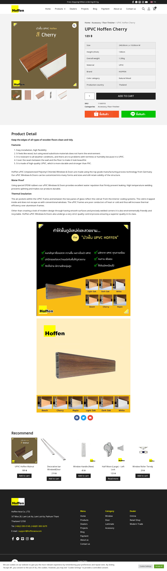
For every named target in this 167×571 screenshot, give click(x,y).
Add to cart (126, 96)
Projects (85, 8)
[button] (77, 417)
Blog (95, 8)
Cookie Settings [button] (145, 566)
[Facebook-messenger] (136, 2)
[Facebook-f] (133, 2)
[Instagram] (143, 2)
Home (48, 8)
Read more (113, 478)
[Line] (140, 2)
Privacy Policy (82, 561)
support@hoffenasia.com (30, 531)
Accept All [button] (159, 566)
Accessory (96, 22)
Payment (105, 8)
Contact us (131, 8)
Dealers (73, 8)
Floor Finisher (108, 22)
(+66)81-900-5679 (39, 526)
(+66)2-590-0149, (23, 526)
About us (118, 8)
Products (59, 8)
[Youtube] (146, 2)
